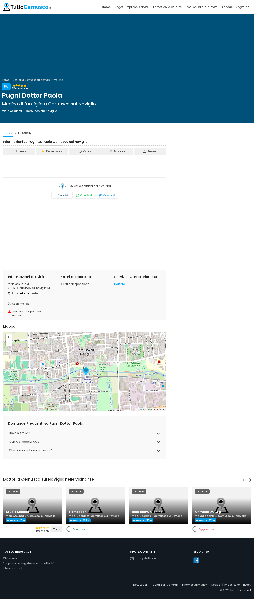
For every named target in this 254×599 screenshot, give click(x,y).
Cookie (215, 585)
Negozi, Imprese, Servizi (131, 7)
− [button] (8, 342)
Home (106, 7)
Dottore (119, 284)
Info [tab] (8, 133)
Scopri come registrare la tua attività (28, 563)
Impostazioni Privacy (237, 585)
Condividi (63, 195)
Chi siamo (10, 558)
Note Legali (140, 585)
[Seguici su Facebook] (196, 560)
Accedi (227, 7)
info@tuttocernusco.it (152, 558)
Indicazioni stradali (25, 293)
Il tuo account (12, 568)
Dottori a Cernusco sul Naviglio (32, 80)
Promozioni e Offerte (167, 7)
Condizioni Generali (165, 585)
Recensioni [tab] (23, 133)
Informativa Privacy (194, 585)
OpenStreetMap (145, 409)
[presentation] (243, 480)
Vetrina (58, 80)
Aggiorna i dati (21, 304)
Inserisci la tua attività (202, 7)
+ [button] (8, 337)
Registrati (242, 7)
